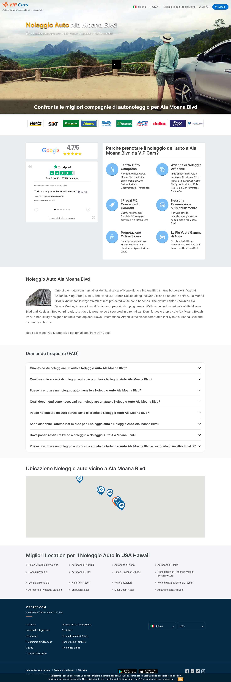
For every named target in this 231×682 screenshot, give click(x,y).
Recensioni (31, 636)
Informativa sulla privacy (38, 670)
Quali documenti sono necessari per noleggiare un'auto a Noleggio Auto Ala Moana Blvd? (95, 401)
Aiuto (202, 7)
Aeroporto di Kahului (83, 565)
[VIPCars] (28, 34)
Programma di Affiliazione (39, 641)
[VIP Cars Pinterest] (198, 672)
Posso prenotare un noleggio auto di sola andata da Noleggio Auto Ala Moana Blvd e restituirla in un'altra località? (113, 446)
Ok (180, 679)
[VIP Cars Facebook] (187, 672)
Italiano (141, 7)
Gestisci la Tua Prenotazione (179, 7)
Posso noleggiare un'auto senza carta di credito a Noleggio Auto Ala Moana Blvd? (89, 413)
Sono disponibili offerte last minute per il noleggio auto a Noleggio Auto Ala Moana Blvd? (94, 424)
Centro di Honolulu (39, 582)
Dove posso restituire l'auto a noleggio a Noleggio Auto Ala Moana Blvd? (82, 435)
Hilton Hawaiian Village (127, 572)
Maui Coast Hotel (124, 589)
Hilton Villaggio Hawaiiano (43, 565)
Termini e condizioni (64, 670)
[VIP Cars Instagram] (203, 672)
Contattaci (67, 630)
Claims (29, 647)
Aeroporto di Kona (124, 565)
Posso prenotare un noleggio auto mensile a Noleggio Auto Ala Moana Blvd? (85, 390)
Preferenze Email (71, 647)
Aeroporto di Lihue (167, 565)
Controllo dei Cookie (36, 653)
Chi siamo (31, 624)
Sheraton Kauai (80, 589)
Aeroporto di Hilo (81, 572)
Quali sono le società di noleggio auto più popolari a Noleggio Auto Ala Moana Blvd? (91, 379)
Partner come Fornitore (74, 641)
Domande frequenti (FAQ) (75, 636)
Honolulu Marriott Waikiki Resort (175, 582)
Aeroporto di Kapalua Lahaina (45, 589)
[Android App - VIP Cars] (127, 672)
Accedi (221, 7)
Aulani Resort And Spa (170, 589)
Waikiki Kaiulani (123, 582)
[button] (101, 490)
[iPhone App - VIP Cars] (148, 672)
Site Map (82, 670)
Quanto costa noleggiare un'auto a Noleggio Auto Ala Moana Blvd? (78, 368)
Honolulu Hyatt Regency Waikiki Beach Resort (175, 574)
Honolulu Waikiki (37, 572)
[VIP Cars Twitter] (192, 672)
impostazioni (168, 679)
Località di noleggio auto (38, 630)
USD (155, 7)
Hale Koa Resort (81, 582)
